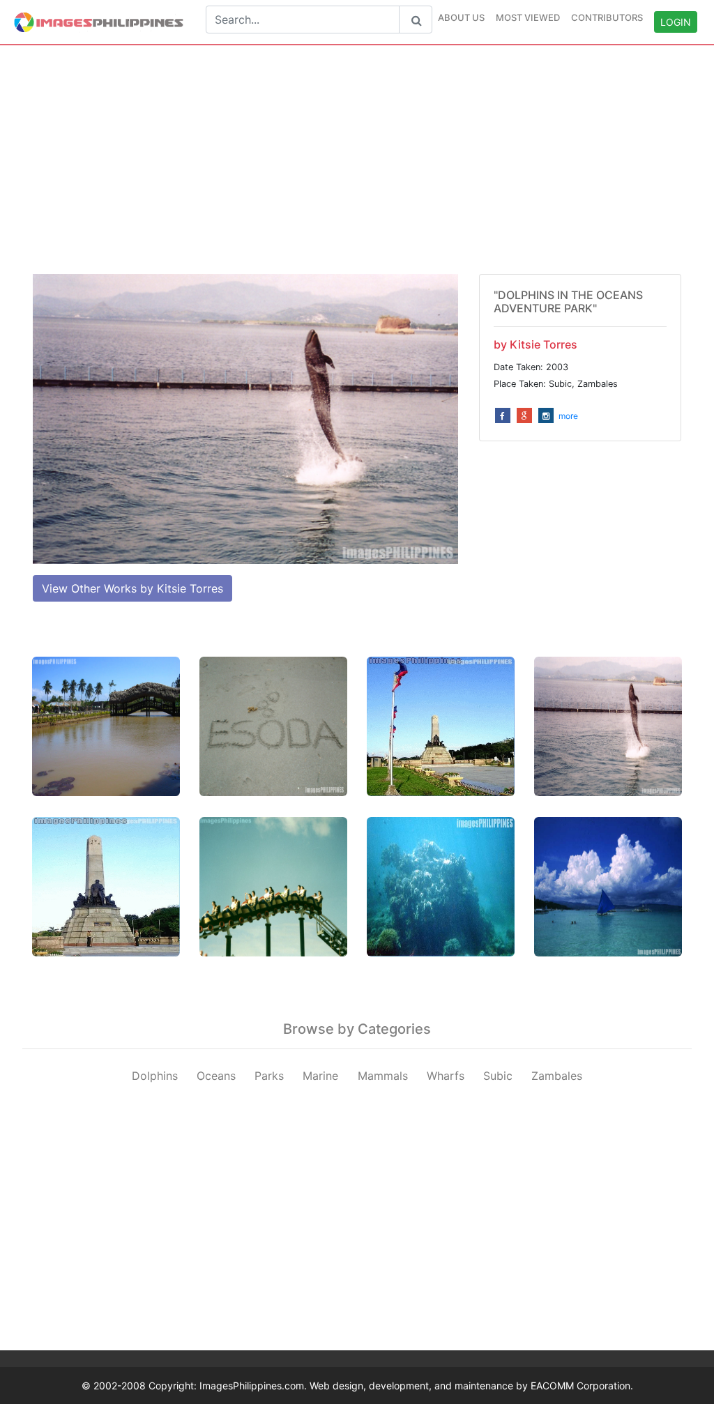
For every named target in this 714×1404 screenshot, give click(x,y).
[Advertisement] (357, 159)
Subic (497, 1076)
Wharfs (445, 1076)
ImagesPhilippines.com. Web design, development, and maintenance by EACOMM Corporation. (416, 1385)
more (568, 416)
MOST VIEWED (528, 17)
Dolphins (155, 1076)
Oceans (216, 1076)
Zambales (556, 1076)
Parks (269, 1076)
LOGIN (675, 22)
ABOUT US (461, 17)
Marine (320, 1076)
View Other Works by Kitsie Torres (132, 588)
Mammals (383, 1076)
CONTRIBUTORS (607, 17)
